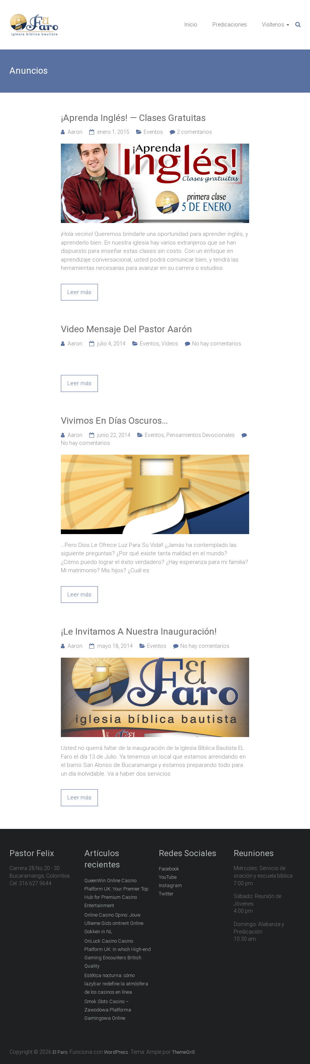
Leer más (79, 292)
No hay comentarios (216, 344)
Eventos (153, 132)
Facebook (169, 869)
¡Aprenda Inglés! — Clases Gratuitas (133, 118)
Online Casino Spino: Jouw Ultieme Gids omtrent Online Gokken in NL (113, 923)
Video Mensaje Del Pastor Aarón (126, 329)
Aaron (75, 132)
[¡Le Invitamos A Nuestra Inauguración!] (155, 661)
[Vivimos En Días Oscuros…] (155, 458)
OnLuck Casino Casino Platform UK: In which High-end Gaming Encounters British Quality (117, 953)
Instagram (170, 885)
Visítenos (273, 25)
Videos (169, 344)
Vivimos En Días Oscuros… (114, 420)
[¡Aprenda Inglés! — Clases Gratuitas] (155, 147)
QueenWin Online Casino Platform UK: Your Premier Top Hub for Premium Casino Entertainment (116, 893)
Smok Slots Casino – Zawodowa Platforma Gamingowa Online (107, 1010)
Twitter (166, 894)
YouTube (168, 877)
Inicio (190, 25)
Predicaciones (229, 25)
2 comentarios (194, 132)
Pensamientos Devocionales (200, 435)
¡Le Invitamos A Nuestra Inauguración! (139, 631)
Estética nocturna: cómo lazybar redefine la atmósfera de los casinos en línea (116, 984)
